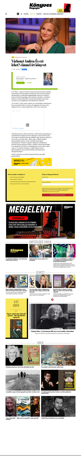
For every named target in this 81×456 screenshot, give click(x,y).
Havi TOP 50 (33, 14)
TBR (22, 14)
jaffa (26, 57)
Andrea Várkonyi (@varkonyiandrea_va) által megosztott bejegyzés (27, 130)
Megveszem (20, 82)
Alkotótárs (26, 14)
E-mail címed (45, 177)
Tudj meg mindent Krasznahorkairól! (60, 11)
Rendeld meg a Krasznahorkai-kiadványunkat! (53, 14)
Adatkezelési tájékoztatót (52, 190)
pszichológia (23, 57)
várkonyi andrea (17, 57)
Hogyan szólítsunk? (46, 182)
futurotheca (39, 14)
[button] (6, 14)
